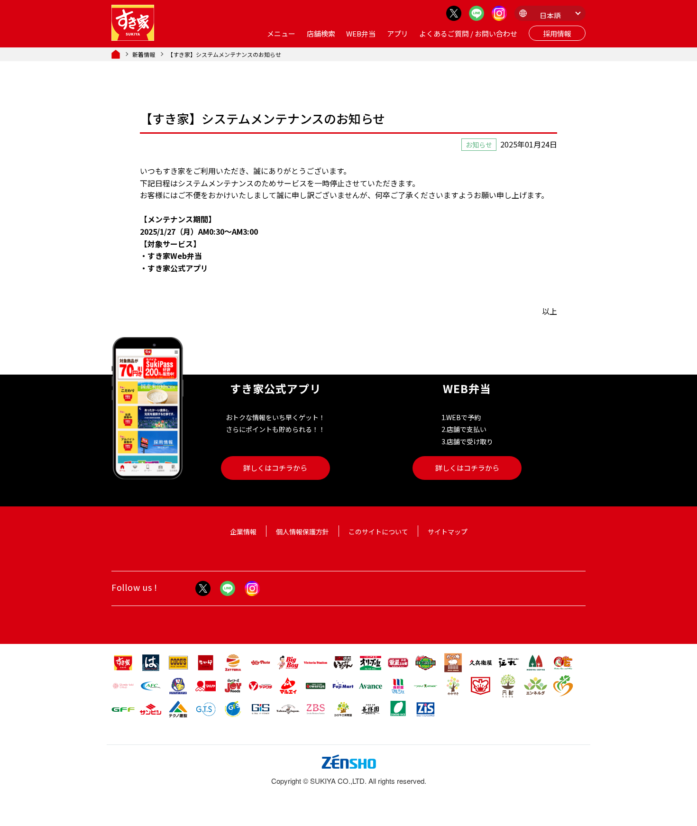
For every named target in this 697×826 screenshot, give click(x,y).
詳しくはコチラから (275, 468)
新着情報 (143, 54)
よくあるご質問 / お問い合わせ (468, 33)
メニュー (281, 33)
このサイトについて (378, 531)
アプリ (397, 33)
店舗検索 (321, 33)
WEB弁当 (361, 33)
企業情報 (243, 531)
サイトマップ (448, 531)
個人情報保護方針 (302, 531)
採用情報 (557, 33)
